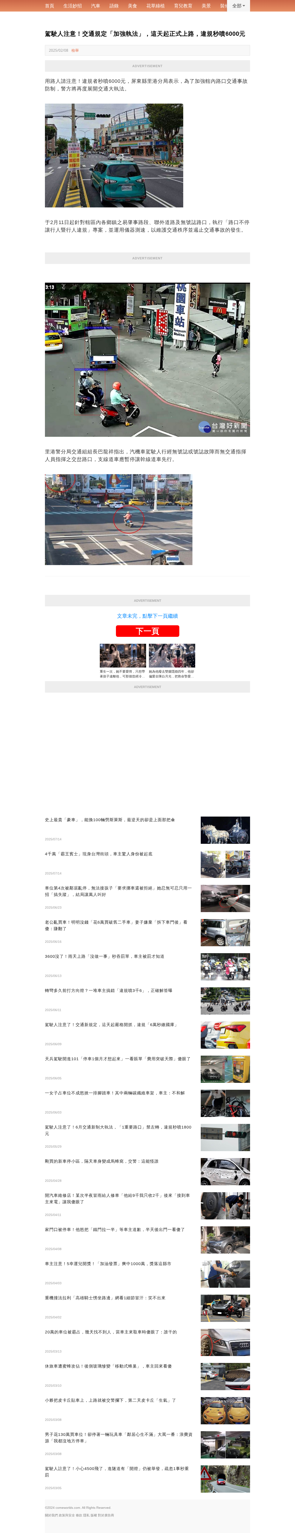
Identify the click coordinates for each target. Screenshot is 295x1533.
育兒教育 (183, 5)
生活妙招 (72, 5)
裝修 (224, 5)
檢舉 (75, 50)
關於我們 (51, 1515)
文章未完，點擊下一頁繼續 (147, 616)
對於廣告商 (106, 1515)
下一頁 (147, 631)
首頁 (49, 5)
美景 (206, 5)
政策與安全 (67, 1515)
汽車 (95, 5)
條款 (79, 1515)
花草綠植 (155, 5)
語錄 (114, 5)
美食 (132, 5)
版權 (94, 1515)
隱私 (86, 1515)
